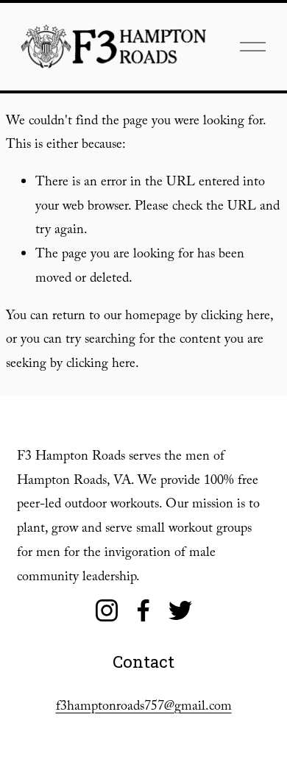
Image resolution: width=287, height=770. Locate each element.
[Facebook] (143, 610)
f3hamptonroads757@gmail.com (144, 707)
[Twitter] (180, 610)
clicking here (235, 317)
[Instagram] (106, 610)
